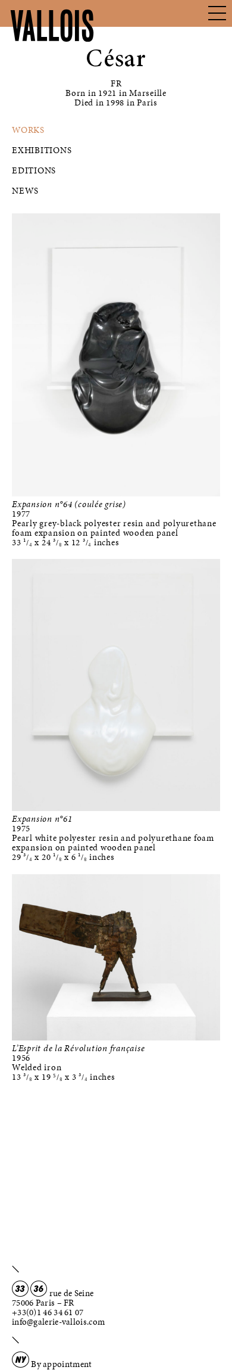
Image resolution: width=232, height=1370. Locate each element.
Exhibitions (41, 150)
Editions (34, 170)
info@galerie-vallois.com (58, 1322)
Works (28, 130)
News (25, 191)
